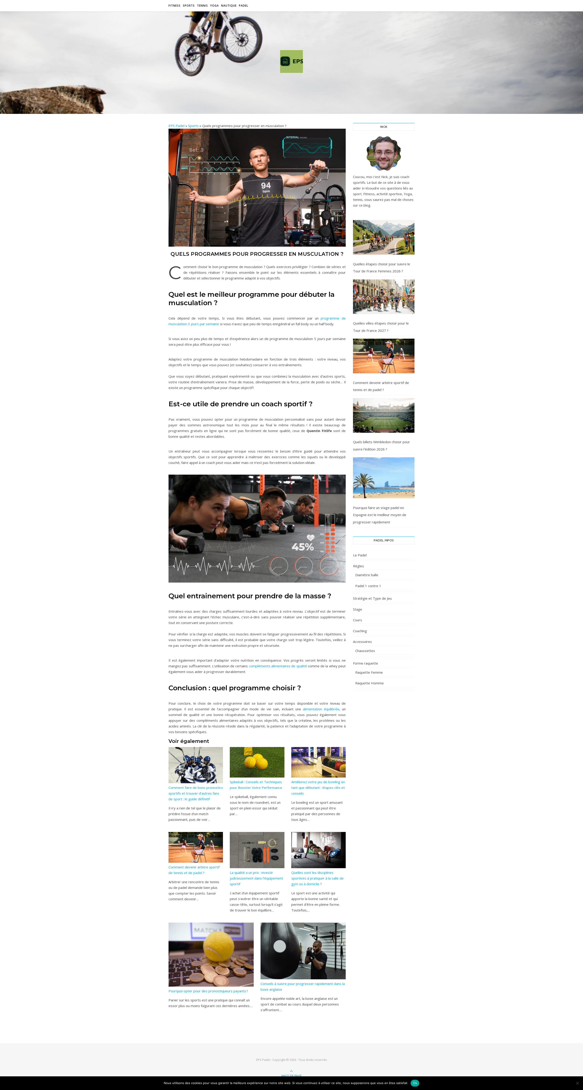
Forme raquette (365, 663)
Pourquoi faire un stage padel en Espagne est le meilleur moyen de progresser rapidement (379, 514)
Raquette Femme (369, 672)
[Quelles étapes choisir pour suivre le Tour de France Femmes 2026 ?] (383, 237)
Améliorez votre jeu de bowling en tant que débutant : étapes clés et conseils (318, 788)
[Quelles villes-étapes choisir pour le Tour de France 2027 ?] (383, 296)
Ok (415, 1083)
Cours (357, 620)
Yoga (214, 6)
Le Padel (360, 555)
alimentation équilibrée (321, 709)
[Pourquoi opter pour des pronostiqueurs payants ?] (211, 955)
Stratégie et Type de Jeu (372, 598)
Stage (357, 609)
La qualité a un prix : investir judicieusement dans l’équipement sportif (256, 878)
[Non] (577, 1083)
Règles (358, 566)
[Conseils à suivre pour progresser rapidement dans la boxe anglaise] (303, 951)
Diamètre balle (366, 575)
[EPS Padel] (291, 61)
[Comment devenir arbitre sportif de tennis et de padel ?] (196, 847)
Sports (189, 6)
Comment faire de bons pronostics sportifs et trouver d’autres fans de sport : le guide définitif (196, 793)
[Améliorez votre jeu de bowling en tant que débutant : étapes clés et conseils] (318, 762)
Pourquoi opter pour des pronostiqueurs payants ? (208, 991)
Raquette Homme (369, 683)
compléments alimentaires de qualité (278, 666)
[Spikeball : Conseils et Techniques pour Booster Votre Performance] (257, 762)
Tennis (202, 6)
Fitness (175, 6)
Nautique (229, 6)
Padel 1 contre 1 (368, 585)
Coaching (360, 631)
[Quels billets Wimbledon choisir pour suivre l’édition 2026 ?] (383, 415)
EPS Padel (176, 125)
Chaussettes (365, 650)
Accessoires (362, 641)
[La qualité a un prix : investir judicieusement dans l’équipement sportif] (257, 850)
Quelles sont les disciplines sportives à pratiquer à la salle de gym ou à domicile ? (317, 878)
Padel (243, 6)
